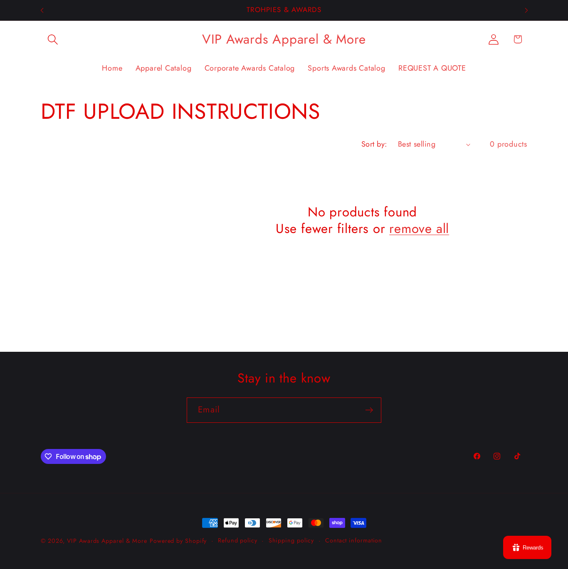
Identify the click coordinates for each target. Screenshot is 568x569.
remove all (419, 229)
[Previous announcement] (42, 10)
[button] (52, 39)
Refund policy (237, 540)
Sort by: (374, 144)
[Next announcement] (526, 10)
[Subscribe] (369, 410)
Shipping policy (291, 540)
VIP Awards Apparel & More (107, 541)
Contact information (353, 540)
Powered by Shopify (178, 541)
